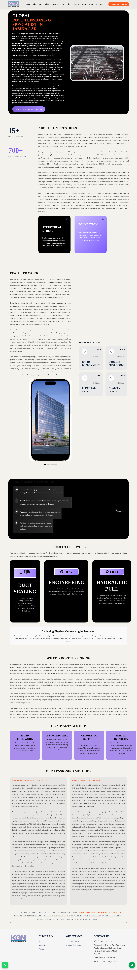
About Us (37, 4)
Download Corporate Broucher (29, 109)
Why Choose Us (73, 4)
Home (27, 4)
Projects (47, 4)
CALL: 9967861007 (119, 4)
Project (42, 949)
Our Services (58, 4)
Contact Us (100, 4)
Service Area (87, 4)
